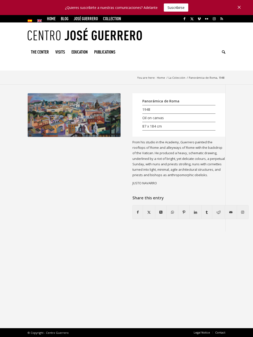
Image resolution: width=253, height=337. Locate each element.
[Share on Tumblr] (207, 212)
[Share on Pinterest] (184, 212)
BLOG (64, 18)
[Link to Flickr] (206, 18)
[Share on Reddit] (218, 212)
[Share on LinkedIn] (195, 212)
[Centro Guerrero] (126, 34)
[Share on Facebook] (138, 212)
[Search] (222, 52)
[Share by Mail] (231, 212)
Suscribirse (176, 7)
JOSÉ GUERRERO (86, 18)
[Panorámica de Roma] (74, 115)
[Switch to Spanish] (30, 21)
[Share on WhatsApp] (172, 212)
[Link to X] (191, 18)
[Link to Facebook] (184, 18)
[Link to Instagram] (214, 18)
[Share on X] (149, 212)
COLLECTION (112, 18)
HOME (51, 18)
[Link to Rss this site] (221, 18)
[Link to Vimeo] (199, 18)
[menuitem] (31, 21)
